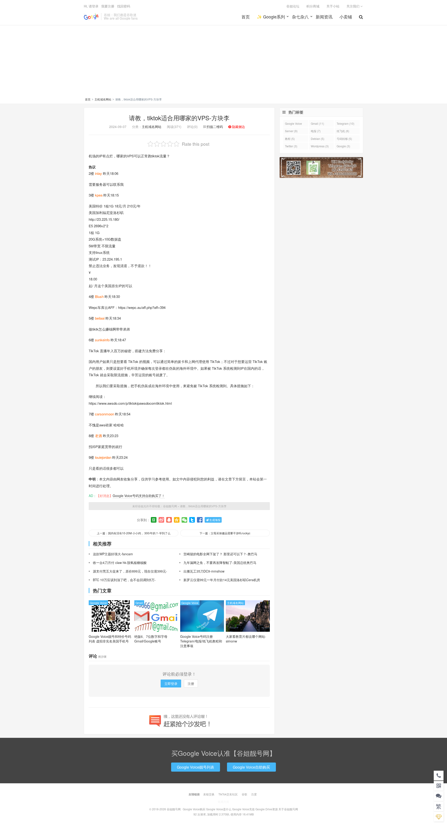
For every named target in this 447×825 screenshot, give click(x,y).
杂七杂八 (300, 17)
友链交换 (208, 794)
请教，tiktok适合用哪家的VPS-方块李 (179, 117)
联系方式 (223, 802)
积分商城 (312, 6)
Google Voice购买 (194, 809)
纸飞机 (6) (343, 131)
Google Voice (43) (293, 124)
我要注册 (107, 6)
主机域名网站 (103, 99)
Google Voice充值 (243, 809)
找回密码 (123, 6)
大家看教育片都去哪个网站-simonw (246, 638)
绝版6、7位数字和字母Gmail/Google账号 (150, 638)
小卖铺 (345, 17)
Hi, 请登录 (91, 6)
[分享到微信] (184, 520)
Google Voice (98, 603)
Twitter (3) (291, 146)
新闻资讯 (324, 17)
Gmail (139, 603)
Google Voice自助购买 (251, 767)
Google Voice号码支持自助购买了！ (139, 495)
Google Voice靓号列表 (195, 767)
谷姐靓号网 (91, 16)
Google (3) (343, 146)
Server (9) (291, 131)
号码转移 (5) (344, 139)
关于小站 (332, 6)
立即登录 (170, 683)
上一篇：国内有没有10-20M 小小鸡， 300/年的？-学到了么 (133, 533)
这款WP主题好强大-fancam (113, 554)
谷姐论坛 (292, 6)
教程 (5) (290, 139)
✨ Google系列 (271, 17)
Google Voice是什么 (218, 809)
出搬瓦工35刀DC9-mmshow (203, 571)
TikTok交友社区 (228, 794)
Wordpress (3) (320, 146)
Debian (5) (317, 139)
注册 (191, 683)
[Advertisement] (223, 62)
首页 (245, 17)
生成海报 (214, 520)
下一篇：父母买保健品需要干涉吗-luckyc (225, 533)
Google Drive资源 (266, 809)
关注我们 (353, 6)
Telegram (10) (345, 123)
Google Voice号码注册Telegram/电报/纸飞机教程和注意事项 (201, 641)
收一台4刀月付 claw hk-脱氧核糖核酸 (120, 562)
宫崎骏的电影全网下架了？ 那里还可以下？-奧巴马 (220, 554)
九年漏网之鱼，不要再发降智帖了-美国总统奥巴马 (219, 562)
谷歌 (244, 794)
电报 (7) (316, 131)
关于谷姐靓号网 (288, 809)
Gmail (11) (317, 123)
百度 (254, 794)
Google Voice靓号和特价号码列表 (110, 638)
